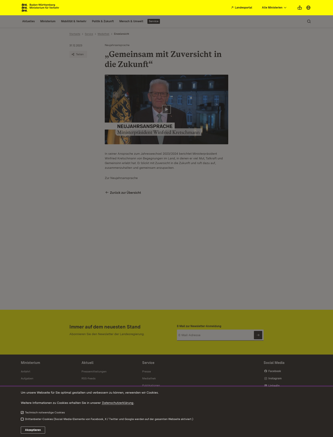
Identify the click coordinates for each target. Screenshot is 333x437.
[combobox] (275, 7)
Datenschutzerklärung (117, 403)
